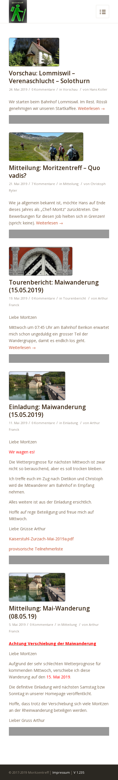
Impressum (61, 772)
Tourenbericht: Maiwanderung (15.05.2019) (54, 286)
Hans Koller (98, 89)
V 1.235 (79, 772)
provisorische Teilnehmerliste (36, 549)
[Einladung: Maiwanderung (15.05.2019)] (59, 385)
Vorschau (70, 89)
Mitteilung (70, 184)
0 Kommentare (43, 89)
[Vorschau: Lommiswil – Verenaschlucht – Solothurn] (59, 52)
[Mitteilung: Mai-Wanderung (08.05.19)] (59, 587)
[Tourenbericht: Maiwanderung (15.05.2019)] (59, 261)
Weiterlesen (91, 108)
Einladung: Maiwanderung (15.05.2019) (47, 411)
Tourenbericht (74, 298)
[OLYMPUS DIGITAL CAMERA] (59, 146)
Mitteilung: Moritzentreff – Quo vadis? (54, 172)
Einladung (70, 423)
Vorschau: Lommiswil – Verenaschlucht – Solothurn (49, 77)
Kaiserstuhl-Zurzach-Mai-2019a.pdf (41, 538)
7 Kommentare (43, 184)
